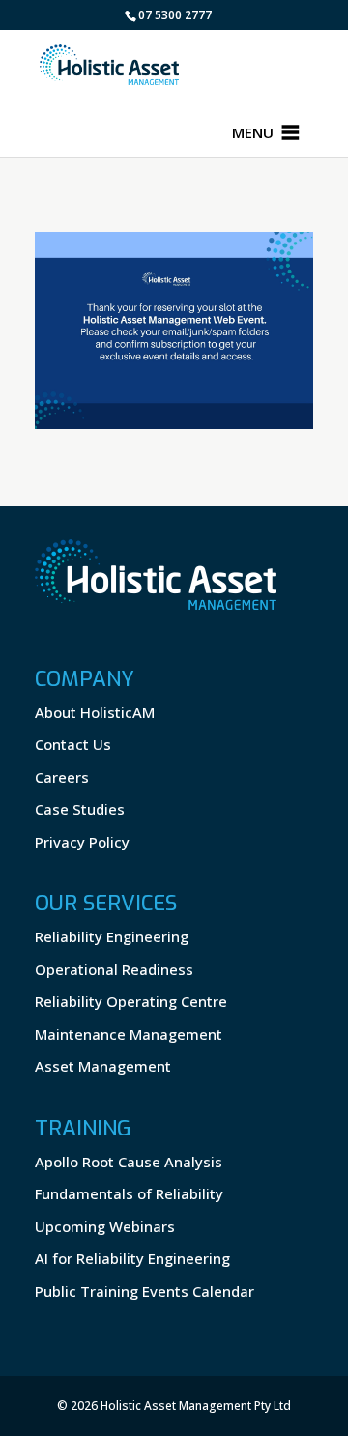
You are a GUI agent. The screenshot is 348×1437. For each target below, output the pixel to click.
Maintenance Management (128, 1034)
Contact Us (73, 744)
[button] (253, 132)
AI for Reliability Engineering (132, 1258)
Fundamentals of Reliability (129, 1193)
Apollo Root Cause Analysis (128, 1161)
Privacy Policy (82, 841)
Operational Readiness (114, 969)
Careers (62, 777)
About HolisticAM (95, 712)
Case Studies (80, 809)
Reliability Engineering (111, 936)
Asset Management (103, 1066)
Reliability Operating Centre (131, 1001)
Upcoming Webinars (105, 1226)
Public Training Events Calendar (144, 1291)
